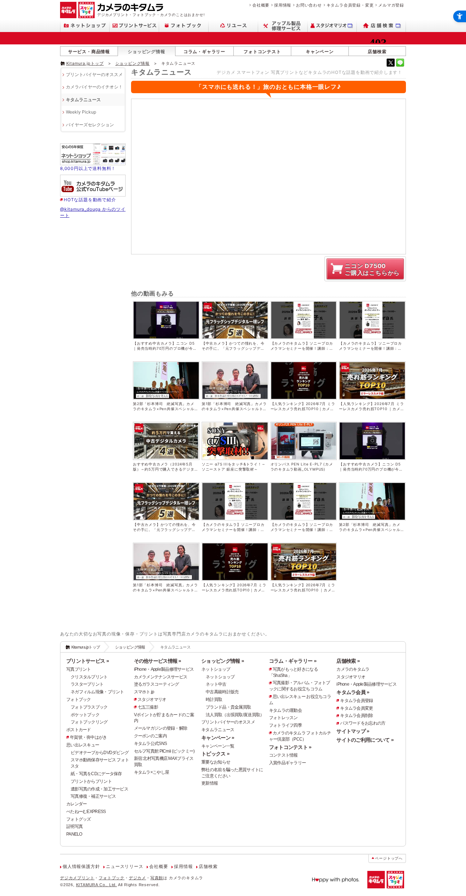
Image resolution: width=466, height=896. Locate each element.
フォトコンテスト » (290, 747)
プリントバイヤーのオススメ (94, 74)
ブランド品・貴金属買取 (228, 707)
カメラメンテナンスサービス (160, 676)
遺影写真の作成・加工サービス (99, 789)
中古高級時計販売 (222, 691)
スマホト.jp (144, 691)
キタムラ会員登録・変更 (350, 5)
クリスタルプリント (89, 676)
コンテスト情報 (283, 755)
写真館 (156, 878)
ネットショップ (215, 669)
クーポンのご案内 (150, 735)
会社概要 (260, 5)
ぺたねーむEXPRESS (86, 811)
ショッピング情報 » (222, 661)
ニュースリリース (124, 866)
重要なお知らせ (215, 762)
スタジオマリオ (152, 699)
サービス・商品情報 (89, 51)
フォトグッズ (78, 819)
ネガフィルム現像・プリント (97, 691)
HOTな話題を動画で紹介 (90, 199)
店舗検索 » (348, 661)
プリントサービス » (87, 661)
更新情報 (209, 783)
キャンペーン (320, 51)
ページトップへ (389, 858)
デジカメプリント (77, 878)
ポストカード (78, 729)
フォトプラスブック (89, 707)
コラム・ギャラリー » (292, 661)
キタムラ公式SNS (150, 743)
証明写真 (74, 826)
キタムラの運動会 (285, 710)
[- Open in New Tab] (390, 62)
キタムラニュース (83, 99)
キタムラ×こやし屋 (151, 772)
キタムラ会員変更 (356, 708)
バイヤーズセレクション (90, 124)
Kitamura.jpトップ (85, 63)
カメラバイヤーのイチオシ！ (94, 87)
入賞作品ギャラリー (287, 762)
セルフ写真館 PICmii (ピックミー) (164, 751)
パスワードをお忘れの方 (362, 723)
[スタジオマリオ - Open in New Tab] (332, 25)
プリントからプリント (91, 781)
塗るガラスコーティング (156, 684)
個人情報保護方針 (81, 866)
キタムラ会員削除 (356, 715)
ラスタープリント (87, 684)
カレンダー (76, 803)
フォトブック (78, 699)
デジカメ (137, 878)
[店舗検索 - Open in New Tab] (381, 25)
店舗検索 (377, 51)
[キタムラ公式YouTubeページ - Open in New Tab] (93, 193)
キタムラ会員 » (352, 692)
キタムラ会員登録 (356, 700)
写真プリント (78, 669)
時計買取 (214, 699)
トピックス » (215, 754)
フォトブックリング (89, 722)
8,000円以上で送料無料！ (88, 168)
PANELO (74, 834)
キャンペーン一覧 (217, 746)
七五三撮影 (148, 707)
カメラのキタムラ (352, 669)
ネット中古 (216, 684)
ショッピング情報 (146, 51)
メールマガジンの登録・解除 (160, 728)
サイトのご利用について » (365, 740)
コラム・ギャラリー (204, 51)
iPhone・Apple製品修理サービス (164, 669)
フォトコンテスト (262, 51)
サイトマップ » (352, 731)
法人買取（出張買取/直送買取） (235, 714)
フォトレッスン (283, 717)
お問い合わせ (309, 5)
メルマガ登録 (391, 5)
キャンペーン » (217, 738)
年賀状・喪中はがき (88, 737)
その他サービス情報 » (157, 661)
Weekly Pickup (81, 112)
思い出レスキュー (82, 745)
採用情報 (282, 5)
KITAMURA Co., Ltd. (96, 885)
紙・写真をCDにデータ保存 (96, 773)
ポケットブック (85, 714)
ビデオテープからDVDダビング (100, 752)
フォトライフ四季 (285, 725)
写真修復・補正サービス (93, 796)
